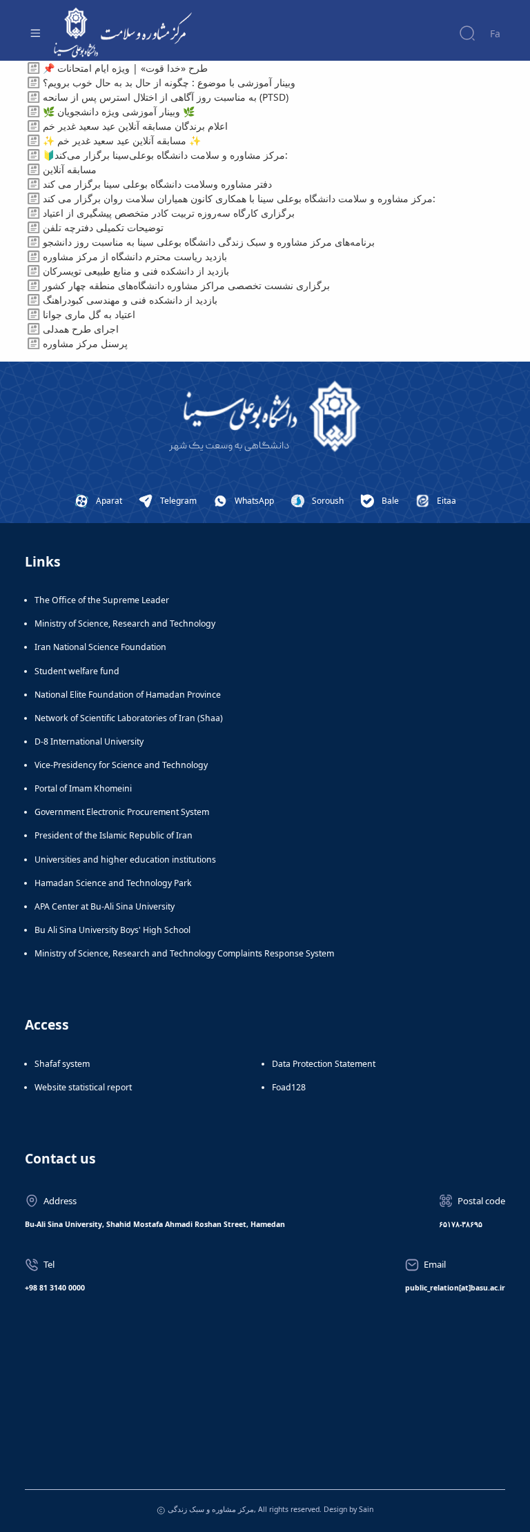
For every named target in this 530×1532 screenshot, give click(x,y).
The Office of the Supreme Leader (102, 600)
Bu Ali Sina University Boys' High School (112, 930)
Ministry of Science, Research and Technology (125, 623)
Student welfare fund (77, 671)
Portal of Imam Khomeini (83, 788)
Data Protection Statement (323, 1064)
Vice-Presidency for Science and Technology (121, 765)
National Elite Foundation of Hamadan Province (128, 694)
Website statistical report (83, 1087)
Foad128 (289, 1087)
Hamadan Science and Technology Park (113, 883)
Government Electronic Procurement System (122, 812)
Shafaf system (62, 1064)
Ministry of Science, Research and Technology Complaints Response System (184, 953)
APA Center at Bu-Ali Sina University (105, 906)
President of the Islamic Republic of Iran (114, 835)
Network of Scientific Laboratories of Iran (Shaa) (129, 718)
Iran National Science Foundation (100, 647)
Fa (495, 33)
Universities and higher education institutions (125, 859)
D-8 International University (89, 741)
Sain (366, 1509)
